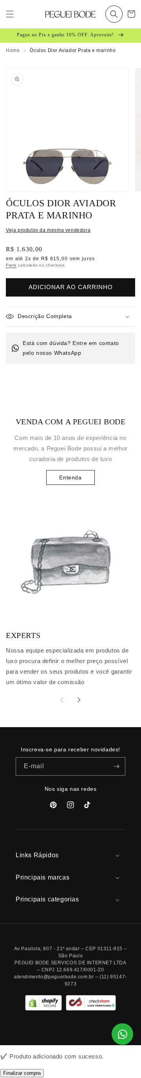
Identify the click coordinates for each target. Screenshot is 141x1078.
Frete (11, 265)
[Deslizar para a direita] (79, 699)
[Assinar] (116, 766)
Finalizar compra (22, 1073)
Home (13, 50)
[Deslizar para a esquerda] (61, 699)
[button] (114, 14)
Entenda (70, 477)
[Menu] (9, 14)
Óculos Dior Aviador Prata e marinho (73, 50)
